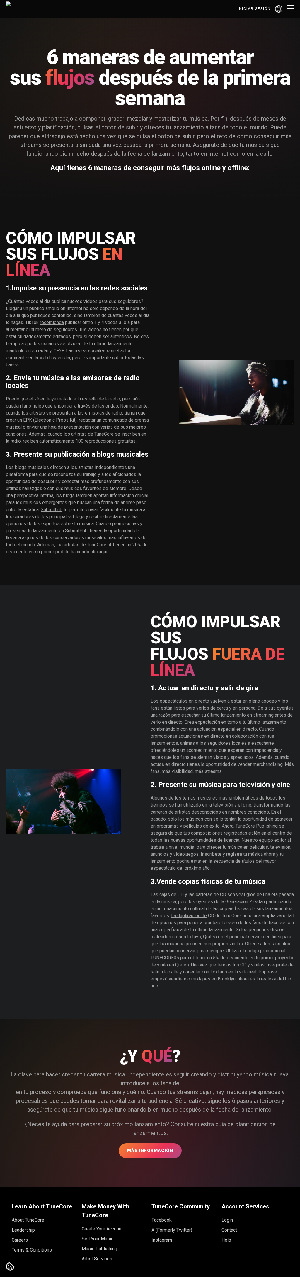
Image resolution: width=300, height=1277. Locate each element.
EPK (27, 420)
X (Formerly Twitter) (171, 1230)
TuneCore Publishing (257, 826)
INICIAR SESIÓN (254, 9)
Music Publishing (99, 1249)
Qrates (210, 936)
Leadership (23, 1230)
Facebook (161, 1220)
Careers (20, 1240)
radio (16, 441)
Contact (229, 1230)
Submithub (51, 509)
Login (227, 1220)
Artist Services (97, 1258)
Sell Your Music (97, 1239)
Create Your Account (102, 1229)
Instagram (161, 1240)
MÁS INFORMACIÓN (150, 1150)
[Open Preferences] (10, 1266)
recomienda (52, 322)
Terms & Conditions (32, 1250)
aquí (103, 551)
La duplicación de (189, 915)
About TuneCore (28, 1220)
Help (226, 1240)
